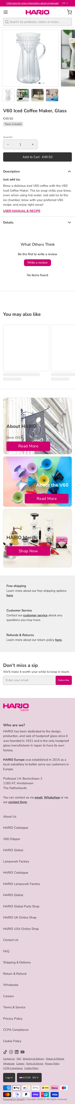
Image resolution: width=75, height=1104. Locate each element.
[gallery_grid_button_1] (35, 83)
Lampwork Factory (16, 861)
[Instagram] (11, 1052)
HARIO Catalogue (15, 828)
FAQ (6, 951)
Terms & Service (14, 1007)
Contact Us (10, 940)
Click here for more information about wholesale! (32, 3)
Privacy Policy (12, 1018)
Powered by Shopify (14, 1099)
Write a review (37, 262)
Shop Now (28, 551)
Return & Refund (14, 974)
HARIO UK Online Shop (19, 917)
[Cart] (68, 12)
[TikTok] (5, 1052)
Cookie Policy (12, 1041)
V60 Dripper (11, 839)
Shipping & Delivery (17, 962)
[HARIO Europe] (37, 12)
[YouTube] (22, 1052)
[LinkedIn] (17, 1052)
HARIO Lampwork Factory (21, 884)
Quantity (7, 137)
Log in (9, 1077)
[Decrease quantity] (7, 144)
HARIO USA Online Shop (21, 929)
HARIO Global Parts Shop (21, 906)
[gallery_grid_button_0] (31, 83)
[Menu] (7, 12)
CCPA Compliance (16, 1030)
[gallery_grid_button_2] (39, 83)
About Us (9, 816)
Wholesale (10, 985)
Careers (8, 996)
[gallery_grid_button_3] (43, 83)
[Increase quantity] (32, 144)
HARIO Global (13, 850)
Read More (28, 446)
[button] (37, 157)
